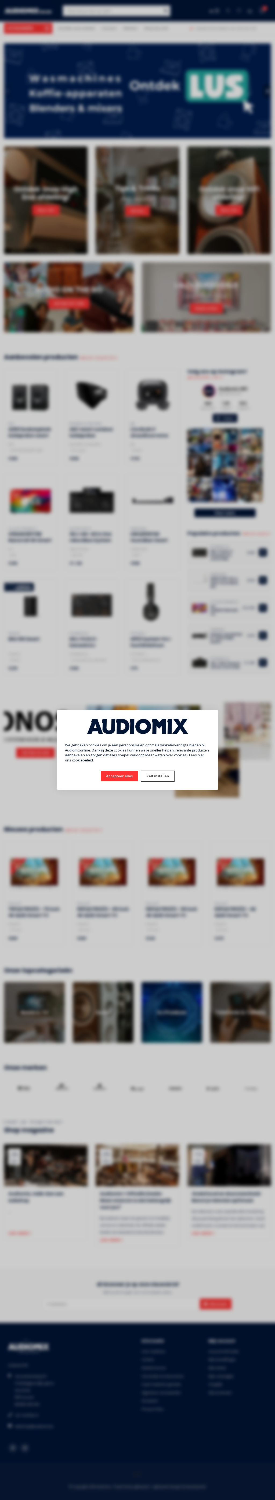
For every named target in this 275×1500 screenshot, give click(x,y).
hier (201, 755)
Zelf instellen (157, 776)
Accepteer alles (119, 776)
